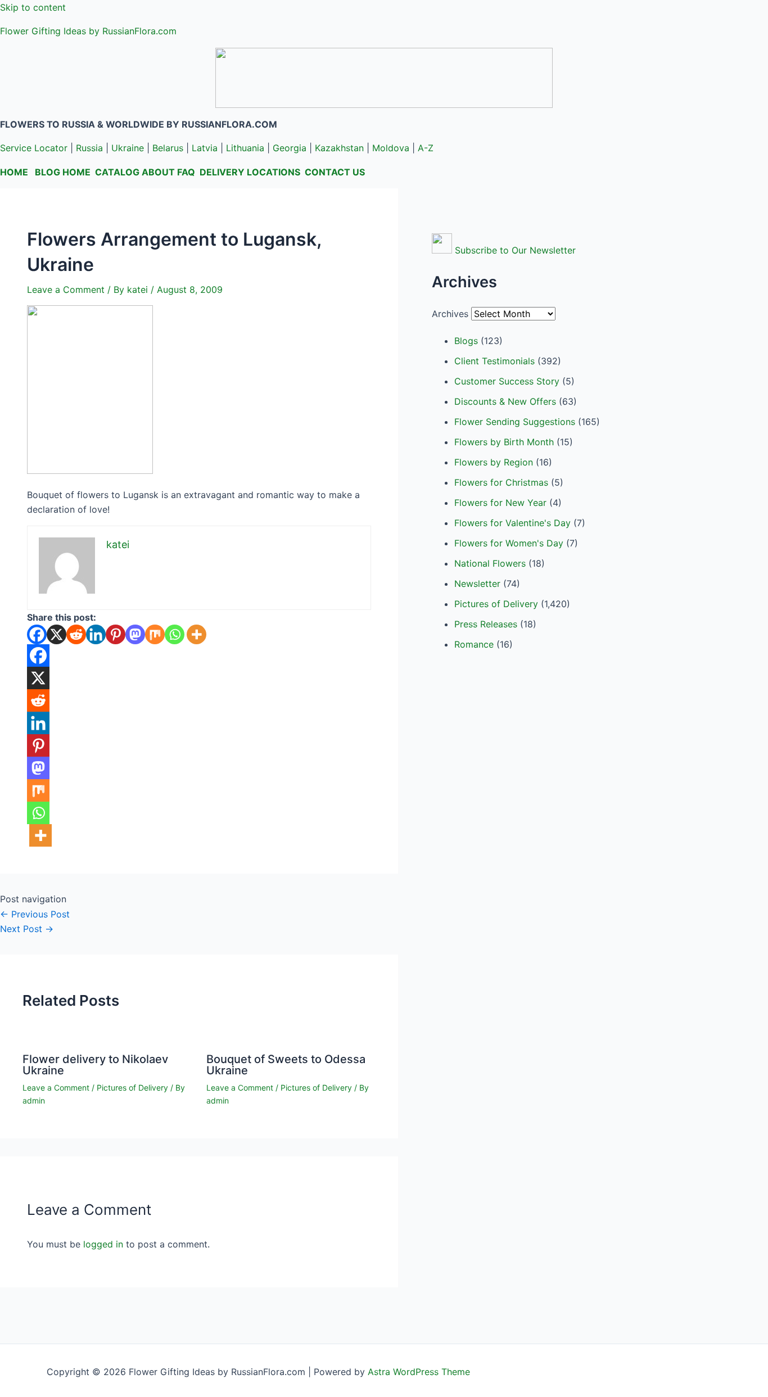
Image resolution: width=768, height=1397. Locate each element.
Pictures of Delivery (132, 1087)
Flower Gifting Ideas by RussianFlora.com (88, 31)
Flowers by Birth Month (504, 441)
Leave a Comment (66, 289)
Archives (450, 313)
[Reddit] (76, 634)
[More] (196, 634)
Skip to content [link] (33, 7)
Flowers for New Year (500, 502)
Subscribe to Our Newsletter (515, 250)
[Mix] (155, 634)
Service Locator (33, 147)
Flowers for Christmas (501, 482)
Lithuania (245, 147)
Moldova (390, 147)
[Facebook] (37, 634)
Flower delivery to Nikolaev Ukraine (95, 1064)
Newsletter (477, 583)
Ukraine (127, 147)
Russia (89, 147)
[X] (56, 634)
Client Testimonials (494, 361)
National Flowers (490, 563)
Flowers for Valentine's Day (512, 522)
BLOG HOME (63, 172)
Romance (474, 644)
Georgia (289, 147)
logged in (103, 1244)
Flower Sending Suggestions (514, 421)
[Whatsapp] (174, 634)
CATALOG (117, 172)
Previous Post (35, 914)
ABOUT (158, 172)
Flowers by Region (493, 462)
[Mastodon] (135, 634)
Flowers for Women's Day (508, 543)
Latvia (205, 147)
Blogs (466, 340)
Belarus (167, 147)
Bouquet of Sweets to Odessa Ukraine (285, 1064)
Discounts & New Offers (505, 401)
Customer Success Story (506, 381)
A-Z (425, 147)
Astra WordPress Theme (419, 1371)
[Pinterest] (115, 634)
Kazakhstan (339, 147)
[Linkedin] (96, 634)
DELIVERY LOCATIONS (250, 172)
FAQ (186, 172)
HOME (14, 172)
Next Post (26, 928)
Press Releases (485, 624)
